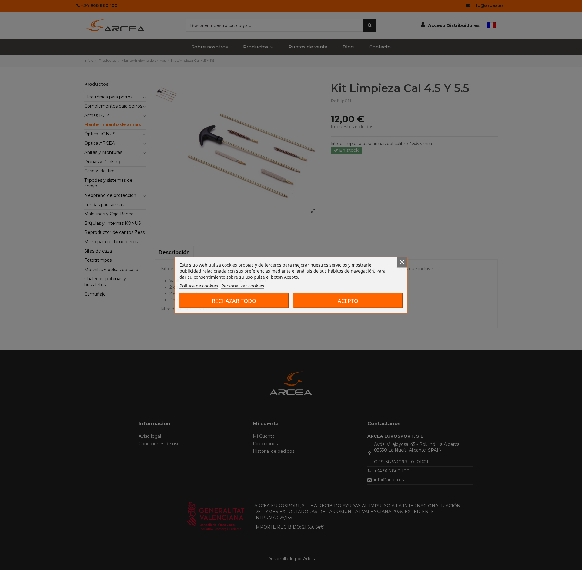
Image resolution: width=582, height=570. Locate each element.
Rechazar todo (234, 300)
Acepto (348, 300)
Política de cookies (198, 286)
